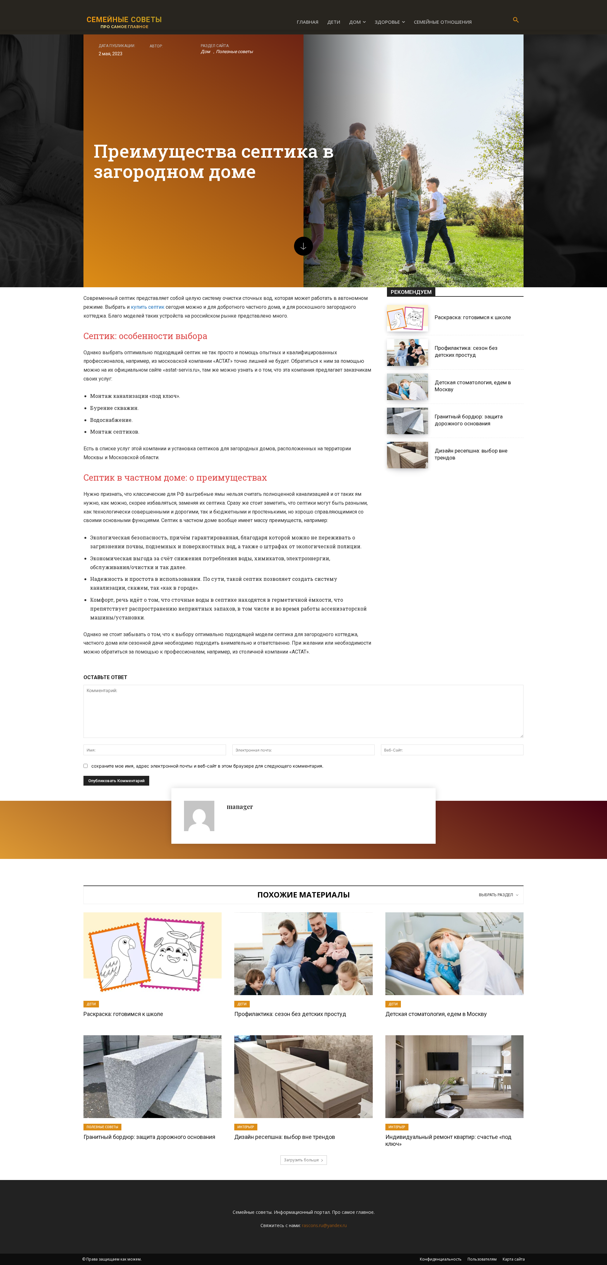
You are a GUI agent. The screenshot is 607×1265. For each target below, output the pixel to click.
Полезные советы (234, 51)
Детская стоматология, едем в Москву (436, 1014)
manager (240, 806)
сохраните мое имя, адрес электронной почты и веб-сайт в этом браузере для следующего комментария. (207, 766)
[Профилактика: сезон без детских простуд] (407, 352)
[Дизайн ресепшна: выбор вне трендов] (407, 455)
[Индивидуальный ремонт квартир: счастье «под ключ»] (454, 1076)
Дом (205, 51)
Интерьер (245, 1127)
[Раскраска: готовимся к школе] (407, 318)
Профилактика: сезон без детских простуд (466, 351)
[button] (516, 20)
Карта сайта (514, 1259)
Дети (91, 1004)
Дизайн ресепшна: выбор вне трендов (284, 1137)
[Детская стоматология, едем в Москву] (407, 387)
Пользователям (482, 1259)
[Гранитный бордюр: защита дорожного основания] (407, 421)
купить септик (147, 307)
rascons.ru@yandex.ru (324, 1225)
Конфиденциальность (441, 1259)
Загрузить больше (301, 1160)
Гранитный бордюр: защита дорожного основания (149, 1137)
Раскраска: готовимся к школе (473, 317)
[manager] (202, 816)
